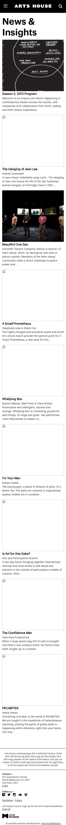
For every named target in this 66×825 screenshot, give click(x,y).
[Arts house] (33, 6)
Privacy (18, 800)
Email (5, 786)
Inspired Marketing (51, 823)
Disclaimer (7, 800)
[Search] (60, 6)
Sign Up (6, 809)
